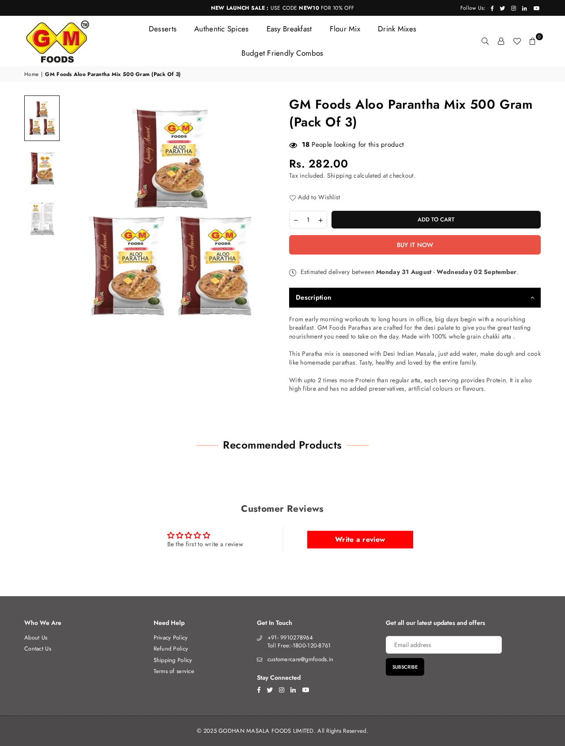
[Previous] (76, 212)
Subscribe (405, 666)
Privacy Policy (171, 637)
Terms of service (174, 671)
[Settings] (501, 41)
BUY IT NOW (415, 244)
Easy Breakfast (289, 28)
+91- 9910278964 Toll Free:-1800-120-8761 (299, 641)
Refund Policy (171, 648)
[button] (533, 41)
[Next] (263, 212)
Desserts (163, 28)
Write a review (360, 539)
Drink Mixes (397, 28)
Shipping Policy (173, 660)
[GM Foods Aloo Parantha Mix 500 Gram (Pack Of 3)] (42, 118)
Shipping (339, 175)
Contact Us (37, 648)
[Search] (485, 41)
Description (313, 297)
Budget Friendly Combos (282, 53)
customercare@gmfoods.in (300, 659)
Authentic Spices (221, 28)
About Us (35, 637)
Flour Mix (345, 28)
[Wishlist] (517, 41)
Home (31, 74)
